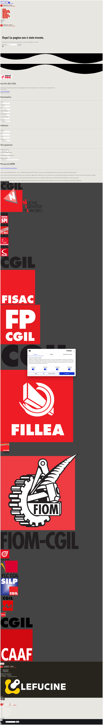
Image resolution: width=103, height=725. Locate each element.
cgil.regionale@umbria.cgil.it (12, 676)
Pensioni (4, 13)
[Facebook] (1, 664)
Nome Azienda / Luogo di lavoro (7, 155)
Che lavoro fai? (6, 10)
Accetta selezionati (51, 373)
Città (1, 133)
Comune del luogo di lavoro (6, 152)
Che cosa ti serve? (6, 12)
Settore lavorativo (4, 158)
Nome (1, 101)
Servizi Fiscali (5, 14)
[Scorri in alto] (1, 699)
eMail (1, 107)
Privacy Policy (6, 669)
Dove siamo (5, 17)
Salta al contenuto (4, 1)
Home (4, 9)
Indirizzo (2, 130)
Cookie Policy (5, 671)
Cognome (2, 104)
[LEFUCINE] (35, 696)
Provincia (2, 119)
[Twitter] (2, 664)
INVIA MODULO (5, 182)
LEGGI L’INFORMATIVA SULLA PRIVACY (8, 168)
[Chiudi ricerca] (1, 720)
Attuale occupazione (4, 149)
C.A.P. (1, 136)
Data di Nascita (3, 113)
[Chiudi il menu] (0, 701)
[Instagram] (3, 664)
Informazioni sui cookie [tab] (67, 354)
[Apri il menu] (1, 22)
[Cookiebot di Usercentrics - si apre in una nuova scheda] (67, 351)
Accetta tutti (67, 373)
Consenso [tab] (35, 354)
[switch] (45, 369)
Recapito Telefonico (4, 110)
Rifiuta (36, 373)
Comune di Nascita (4, 116)
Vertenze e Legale (6, 16)
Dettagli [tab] (51, 354)
